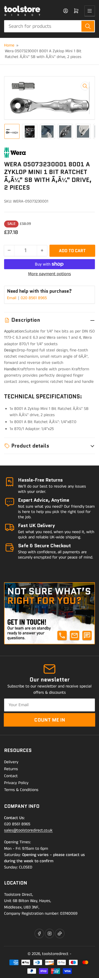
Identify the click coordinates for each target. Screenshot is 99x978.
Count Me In (49, 719)
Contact (11, 776)
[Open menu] (89, 11)
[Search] (88, 26)
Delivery (11, 762)
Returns (11, 769)
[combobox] (49, 26)
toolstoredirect (55, 954)
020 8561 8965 (34, 298)
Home (9, 45)
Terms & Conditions (21, 790)
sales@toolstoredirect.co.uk (28, 830)
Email (12, 298)
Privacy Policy (16, 783)
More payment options (49, 274)
